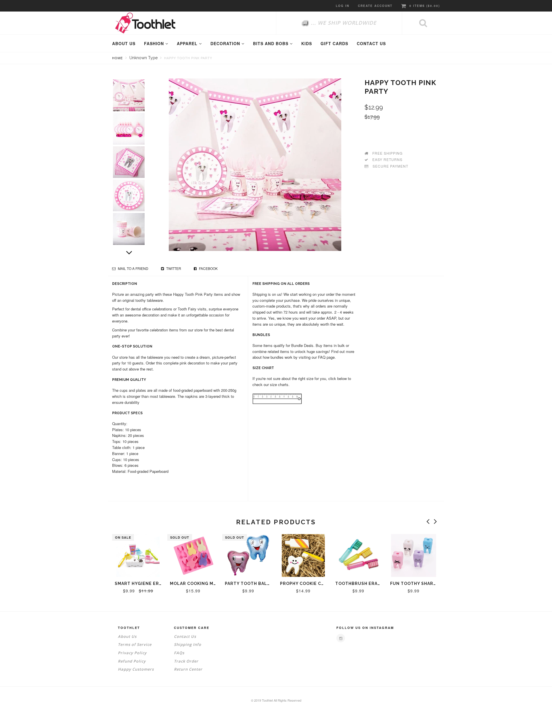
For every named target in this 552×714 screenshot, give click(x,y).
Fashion (154, 43)
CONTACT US (371, 43)
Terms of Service (135, 644)
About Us (127, 636)
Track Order (186, 661)
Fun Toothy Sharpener (419, 583)
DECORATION (225, 43)
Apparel (188, 43)
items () (424, 6)
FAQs (179, 652)
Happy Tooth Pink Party (188, 57)
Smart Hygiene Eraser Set (148, 583)
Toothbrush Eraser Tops (367, 583)
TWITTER (173, 268)
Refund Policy (132, 661)
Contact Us (185, 636)
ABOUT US (123, 43)
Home (117, 57)
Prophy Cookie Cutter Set (313, 583)
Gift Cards (334, 43)
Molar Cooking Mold (196, 583)
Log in (342, 6)
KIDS (306, 43)
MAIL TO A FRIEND (132, 268)
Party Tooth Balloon (252, 583)
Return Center (188, 669)
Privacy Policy (132, 652)
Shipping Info (187, 644)
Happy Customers (136, 669)
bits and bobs (271, 43)
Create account (375, 6)
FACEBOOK (208, 268)
